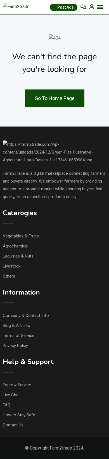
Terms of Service (18, 335)
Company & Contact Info (26, 315)
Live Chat (11, 394)
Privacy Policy (15, 345)
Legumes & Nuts (18, 256)
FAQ (6, 404)
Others (9, 276)
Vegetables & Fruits (21, 236)
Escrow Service (17, 384)
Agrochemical (15, 246)
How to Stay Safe (19, 414)
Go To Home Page (55, 98)
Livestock (11, 266)
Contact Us (13, 425)
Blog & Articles (16, 325)
